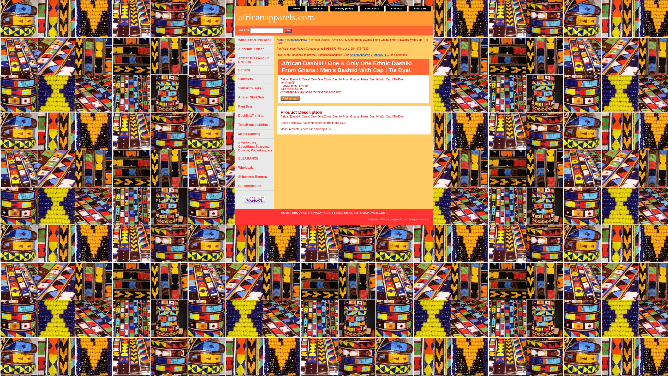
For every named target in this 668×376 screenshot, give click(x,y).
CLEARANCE (248, 158)
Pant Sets (245, 106)
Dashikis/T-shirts (250, 116)
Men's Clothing (249, 134)
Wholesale (246, 167)
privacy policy (344, 8)
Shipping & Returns (252, 177)
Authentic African (297, 39)
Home (280, 39)
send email (372, 8)
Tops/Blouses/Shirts (253, 125)
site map (396, 8)
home (296, 8)
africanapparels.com (276, 17)
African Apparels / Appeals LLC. (370, 54)
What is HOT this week (254, 40)
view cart (420, 8)
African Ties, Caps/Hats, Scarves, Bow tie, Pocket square (255, 146)
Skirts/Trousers (249, 88)
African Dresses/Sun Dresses (253, 60)
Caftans (244, 70)
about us (317, 8)
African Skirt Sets (251, 97)
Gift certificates (249, 186)
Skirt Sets (245, 79)
